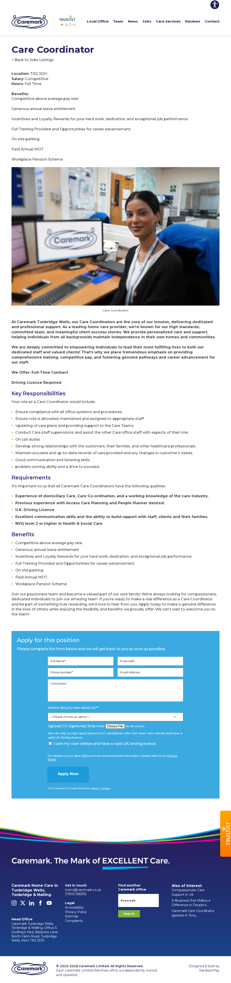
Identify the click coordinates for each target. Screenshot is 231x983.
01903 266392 (76, 894)
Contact (212, 21)
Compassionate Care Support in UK (188, 892)
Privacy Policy (76, 912)
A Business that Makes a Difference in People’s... (191, 902)
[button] (225, 834)
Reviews (192, 21)
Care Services (168, 21)
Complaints (74, 921)
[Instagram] (14, 904)
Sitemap (71, 916)
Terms (95, 788)
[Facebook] (40, 904)
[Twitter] (22, 904)
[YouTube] (49, 904)
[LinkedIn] (31, 904)
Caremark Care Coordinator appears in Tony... (193, 913)
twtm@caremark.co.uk (83, 890)
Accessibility (74, 907)
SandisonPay (209, 970)
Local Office (98, 21)
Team (118, 21)
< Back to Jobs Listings (33, 60)
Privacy (105, 788)
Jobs (147, 21)
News (133, 21)
